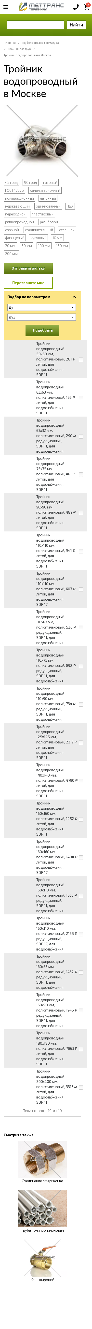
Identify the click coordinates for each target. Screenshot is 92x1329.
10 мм (57, 237)
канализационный (45, 190)
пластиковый (42, 214)
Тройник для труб (19, 48)
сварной (12, 230)
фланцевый (14, 237)
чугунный (38, 237)
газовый (50, 182)
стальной (67, 230)
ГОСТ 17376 (14, 190)
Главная (10, 42)
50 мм (27, 245)
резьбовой (49, 222)
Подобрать (43, 330)
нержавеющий (17, 206)
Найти (76, 24)
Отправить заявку (28, 268)
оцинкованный (48, 206)
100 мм (44, 245)
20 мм (10, 245)
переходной (15, 214)
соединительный (39, 230)
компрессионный (19, 198)
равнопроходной (19, 222)
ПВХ (70, 206)
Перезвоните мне (28, 282)
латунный (48, 198)
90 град (30, 182)
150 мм (62, 245)
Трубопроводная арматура (40, 42)
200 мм (11, 253)
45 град (11, 182)
